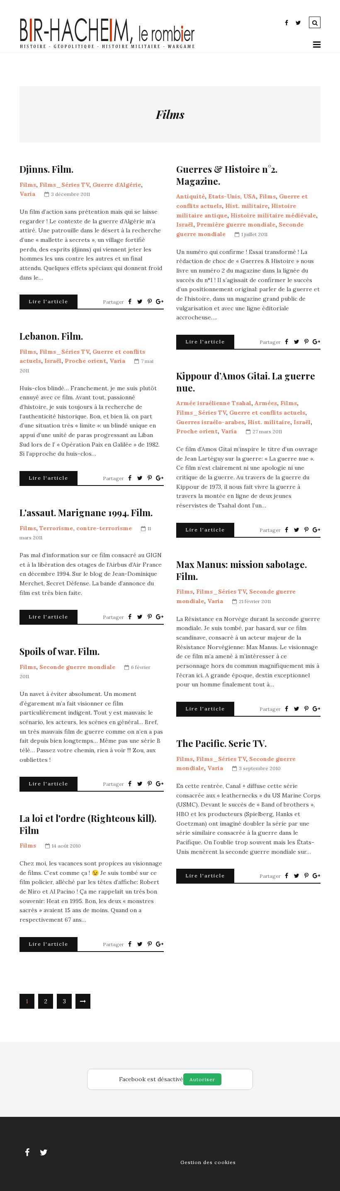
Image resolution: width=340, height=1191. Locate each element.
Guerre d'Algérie (116, 184)
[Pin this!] (150, 302)
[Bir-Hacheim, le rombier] (107, 47)
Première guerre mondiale (236, 224)
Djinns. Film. (46, 169)
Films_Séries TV (64, 184)
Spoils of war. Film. (59, 651)
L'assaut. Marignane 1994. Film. (86, 513)
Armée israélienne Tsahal (213, 403)
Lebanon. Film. (51, 336)
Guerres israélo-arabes (210, 422)
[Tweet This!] (140, 302)
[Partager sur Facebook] (130, 302)
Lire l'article (48, 301)
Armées (266, 403)
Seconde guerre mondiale (77, 667)
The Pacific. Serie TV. (221, 743)
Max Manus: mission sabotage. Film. (241, 570)
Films (27, 184)
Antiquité (190, 196)
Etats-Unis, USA (232, 196)
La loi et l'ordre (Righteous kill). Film (87, 824)
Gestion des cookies (208, 1162)
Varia (27, 194)
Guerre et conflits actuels (267, 412)
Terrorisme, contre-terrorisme (85, 528)
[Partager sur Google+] (159, 302)
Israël (184, 224)
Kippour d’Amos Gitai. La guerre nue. (245, 382)
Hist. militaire (246, 206)
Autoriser (202, 1079)
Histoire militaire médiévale (273, 215)
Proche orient (85, 361)
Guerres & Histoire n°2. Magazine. (226, 175)
